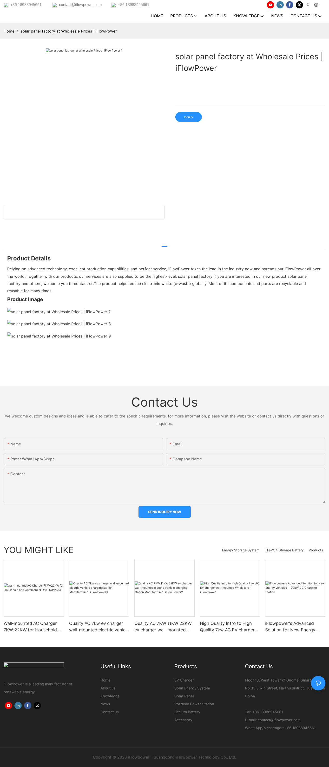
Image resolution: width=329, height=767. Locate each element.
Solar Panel (184, 696)
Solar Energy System (192, 688)
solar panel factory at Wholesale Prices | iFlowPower (69, 31)
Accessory (183, 720)
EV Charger (184, 680)
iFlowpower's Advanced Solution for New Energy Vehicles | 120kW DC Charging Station (290, 627)
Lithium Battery (187, 712)
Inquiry (188, 117)
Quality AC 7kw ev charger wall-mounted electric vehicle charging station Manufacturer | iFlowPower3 (99, 627)
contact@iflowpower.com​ (279, 720)
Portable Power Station (194, 704)
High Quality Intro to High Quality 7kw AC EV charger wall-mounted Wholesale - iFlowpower (227, 627)
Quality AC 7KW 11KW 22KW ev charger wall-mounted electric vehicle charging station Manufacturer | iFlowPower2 (163, 627)
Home (9, 31)
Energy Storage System (240, 550)
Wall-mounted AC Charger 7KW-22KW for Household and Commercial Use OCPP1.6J (30, 627)
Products (316, 550)
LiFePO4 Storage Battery (284, 550)
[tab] (164, 244)
